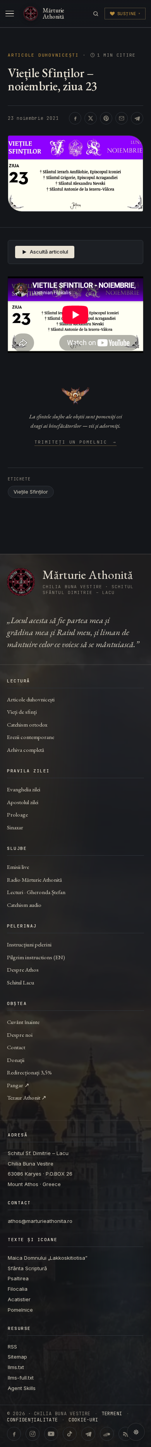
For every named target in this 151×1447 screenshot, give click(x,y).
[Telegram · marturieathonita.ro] (88, 1434)
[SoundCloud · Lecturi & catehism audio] (107, 1434)
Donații (15, 1060)
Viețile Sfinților (31, 492)
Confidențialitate (32, 1420)
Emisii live (18, 866)
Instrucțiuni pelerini (29, 944)
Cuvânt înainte (23, 1022)
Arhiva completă (25, 749)
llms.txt (16, 1367)
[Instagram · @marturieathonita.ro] (32, 1434)
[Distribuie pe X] (90, 118)
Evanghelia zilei (23, 789)
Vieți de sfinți (22, 711)
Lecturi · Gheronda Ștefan (36, 892)
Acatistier (19, 1299)
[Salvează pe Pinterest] (106, 118)
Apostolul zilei (22, 802)
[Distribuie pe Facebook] (75, 118)
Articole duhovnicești (43, 55)
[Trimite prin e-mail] (121, 118)
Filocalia (17, 1289)
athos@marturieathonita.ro (40, 1221)
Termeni (111, 1413)
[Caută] (95, 13)
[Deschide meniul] (10, 14)
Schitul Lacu (20, 982)
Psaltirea (18, 1278)
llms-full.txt (21, 1377)
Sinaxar (15, 827)
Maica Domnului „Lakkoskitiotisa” (48, 1258)
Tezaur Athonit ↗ (26, 1097)
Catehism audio (24, 904)
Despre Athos (23, 969)
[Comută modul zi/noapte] (136, 1432)
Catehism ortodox (27, 724)
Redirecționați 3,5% (29, 1072)
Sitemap (17, 1357)
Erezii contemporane (30, 737)
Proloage (17, 814)
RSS (12, 1346)
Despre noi (20, 1034)
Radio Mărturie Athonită (34, 879)
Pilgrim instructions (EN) (36, 957)
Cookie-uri (83, 1420)
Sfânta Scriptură (27, 1268)
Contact (16, 1047)
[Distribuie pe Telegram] (137, 118)
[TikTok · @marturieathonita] (70, 1434)
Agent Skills (22, 1388)
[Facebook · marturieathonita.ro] (14, 1434)
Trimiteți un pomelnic (75, 442)
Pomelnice (20, 1310)
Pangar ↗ (18, 1085)
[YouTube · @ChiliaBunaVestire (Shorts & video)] (51, 1434)
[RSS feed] (125, 1434)
